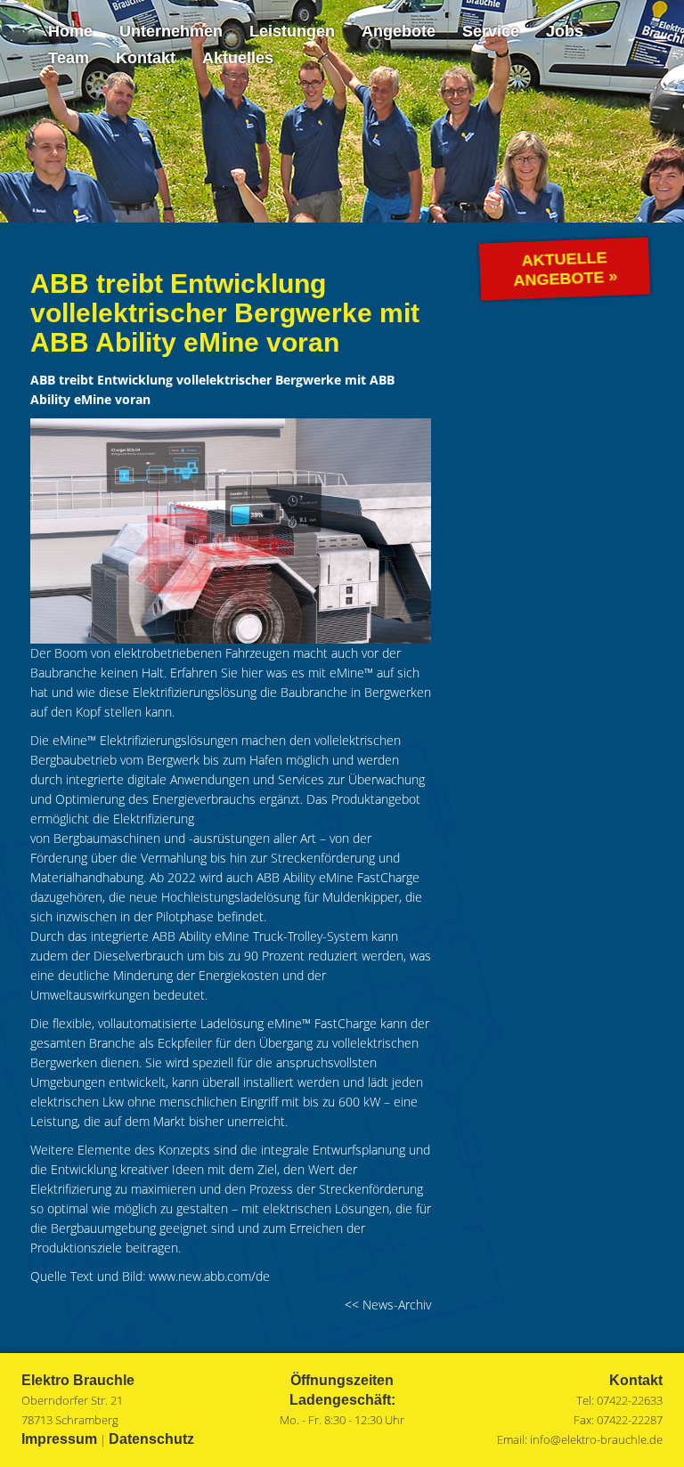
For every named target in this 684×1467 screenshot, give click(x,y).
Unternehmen (171, 31)
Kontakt (145, 58)
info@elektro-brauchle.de (596, 1439)
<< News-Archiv (388, 1304)
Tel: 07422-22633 (619, 1400)
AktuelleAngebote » (565, 269)
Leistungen (292, 31)
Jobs (564, 31)
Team (68, 58)
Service (490, 31)
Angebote (399, 31)
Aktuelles (237, 58)
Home (70, 31)
